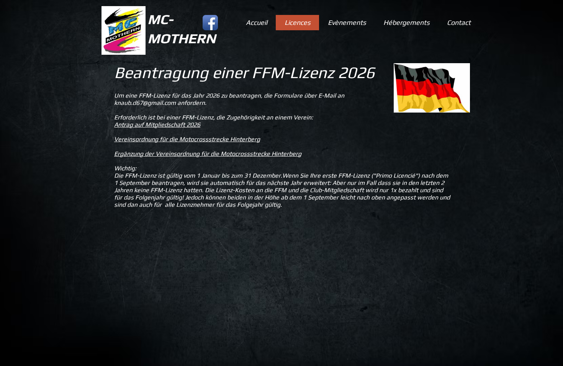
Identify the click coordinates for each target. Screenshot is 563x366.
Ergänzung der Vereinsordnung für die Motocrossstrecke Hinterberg (207, 153)
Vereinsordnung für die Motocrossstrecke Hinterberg (187, 139)
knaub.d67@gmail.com (145, 102)
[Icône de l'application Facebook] (210, 22)
